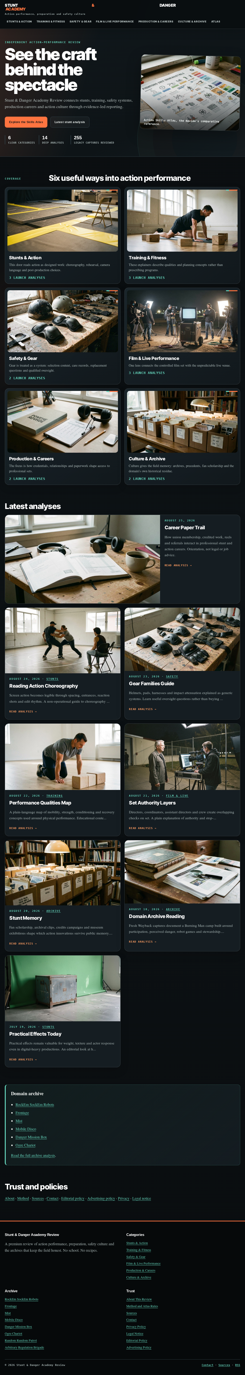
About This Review (139, 1299)
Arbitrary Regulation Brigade (24, 1347)
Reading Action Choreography (43, 686)
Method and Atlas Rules (142, 1306)
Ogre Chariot (25, 1144)
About (9, 1198)
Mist (19, 1120)
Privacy (123, 1198)
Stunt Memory (25, 918)
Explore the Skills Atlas (26, 122)
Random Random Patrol (21, 1340)
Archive (53, 911)
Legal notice (141, 1198)
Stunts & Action (19, 21)
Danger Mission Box (31, 1136)
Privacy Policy (136, 1326)
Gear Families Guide (151, 683)
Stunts (52, 678)
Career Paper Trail (185, 527)
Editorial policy (72, 1198)
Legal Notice (134, 1333)
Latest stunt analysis (70, 122)
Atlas (215, 21)
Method (23, 1198)
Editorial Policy (136, 1340)
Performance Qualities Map (40, 803)
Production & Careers (156, 21)
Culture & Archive (192, 21)
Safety (172, 676)
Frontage (22, 1112)
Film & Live (177, 795)
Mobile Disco (26, 1128)
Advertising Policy (138, 1347)
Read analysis (176, 565)
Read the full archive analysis (33, 1155)
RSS (237, 1365)
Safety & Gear (81, 21)
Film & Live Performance (115, 21)
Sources (38, 1198)
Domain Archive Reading (156, 916)
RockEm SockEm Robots (35, 1104)
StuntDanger (90, 9)
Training (54, 795)
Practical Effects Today (35, 1034)
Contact (52, 1198)
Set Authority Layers (152, 803)
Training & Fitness (51, 21)
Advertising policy (101, 1198)
